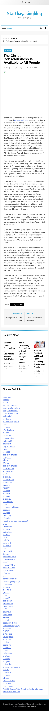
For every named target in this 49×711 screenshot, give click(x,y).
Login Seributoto (9, 446)
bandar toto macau (9, 557)
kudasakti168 (7, 416)
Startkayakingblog (24, 13)
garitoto (6, 400)
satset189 (6, 490)
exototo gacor (8, 686)
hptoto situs (30, 689)
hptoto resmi (7, 584)
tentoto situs (7, 634)
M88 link (6, 402)
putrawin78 (7, 543)
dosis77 (5, 595)
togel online (7, 419)
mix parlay (6, 518)
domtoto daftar (8, 438)
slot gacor (6, 496)
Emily (8, 67)
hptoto (5, 650)
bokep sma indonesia (10, 411)
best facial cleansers (10, 579)
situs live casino (8, 570)
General (8, 50)
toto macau (7, 427)
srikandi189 (15, 689)
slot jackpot (15, 507)
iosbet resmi (7, 397)
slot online (6, 493)
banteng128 (7, 612)
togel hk (6, 433)
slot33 (5, 474)
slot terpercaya (8, 471)
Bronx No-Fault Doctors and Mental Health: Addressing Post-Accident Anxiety (39, 358)
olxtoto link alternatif (10, 455)
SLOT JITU (6, 631)
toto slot (6, 620)
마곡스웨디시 (8, 606)
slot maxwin (7, 645)
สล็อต (5, 460)
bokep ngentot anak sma (11, 408)
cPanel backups (8, 430)
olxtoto (5, 504)
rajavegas (6, 573)
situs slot (6, 670)
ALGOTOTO (7, 689)
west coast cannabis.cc (11, 405)
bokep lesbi (7, 457)
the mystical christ (21, 120)
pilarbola (6, 678)
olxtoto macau (8, 653)
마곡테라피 (7, 449)
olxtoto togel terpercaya (11, 581)
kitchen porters (8, 636)
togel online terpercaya (11, 422)
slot (4, 576)
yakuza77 (6, 592)
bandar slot (7, 444)
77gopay (6, 463)
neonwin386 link (9, 559)
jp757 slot (22, 689)
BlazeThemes (31, 707)
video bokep (7, 435)
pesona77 (6, 598)
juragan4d (6, 485)
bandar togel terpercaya (11, 625)
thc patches (7, 590)
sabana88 (6, 535)
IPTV (4, 609)
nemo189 (6, 488)
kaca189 (6, 617)
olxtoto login (7, 532)
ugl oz (5, 524)
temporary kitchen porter (11, 667)
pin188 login (7, 526)
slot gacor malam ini (10, 623)
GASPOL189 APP (9, 681)
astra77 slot (7, 628)
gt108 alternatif (8, 468)
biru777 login (7, 515)
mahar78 (6, 540)
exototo (6, 424)
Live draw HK (7, 551)
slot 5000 (6, 452)
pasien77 (6, 537)
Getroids (6, 554)
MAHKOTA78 (7, 482)
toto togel (6, 642)
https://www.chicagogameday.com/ (15, 521)
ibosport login (8, 603)
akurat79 (6, 562)
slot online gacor (8, 479)
